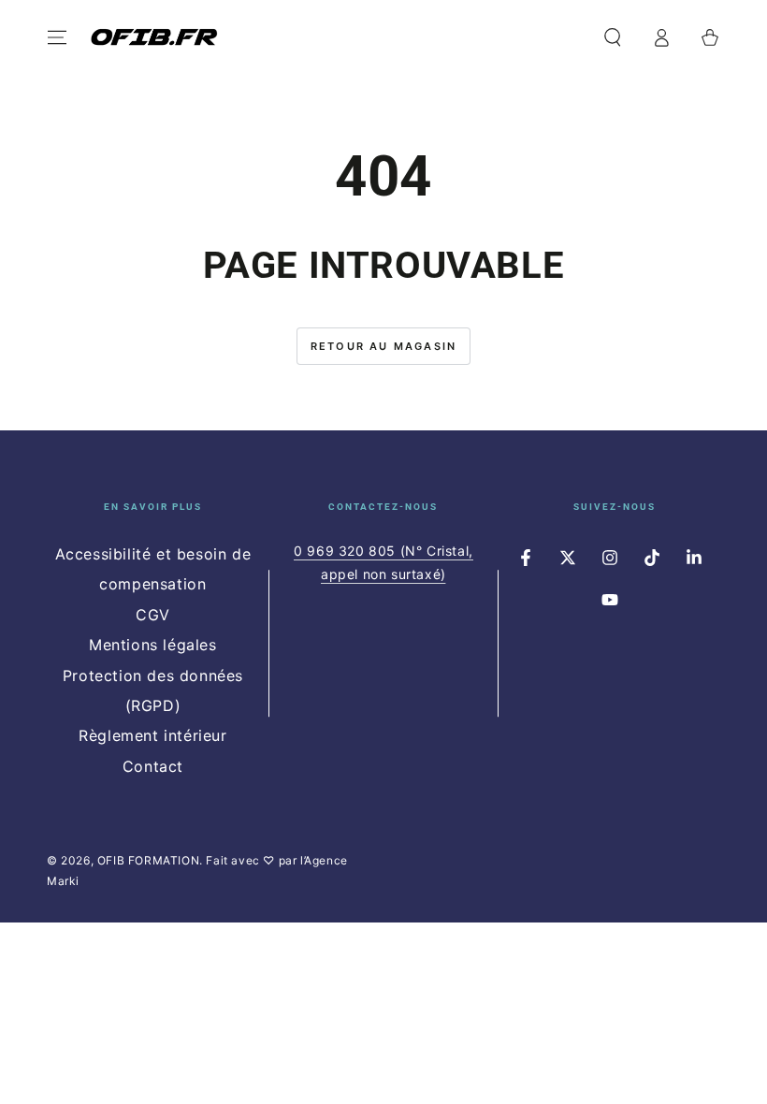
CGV (153, 614)
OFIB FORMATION (148, 860)
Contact (153, 766)
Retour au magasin (383, 346)
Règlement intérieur (152, 735)
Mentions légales (153, 644)
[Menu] (57, 37)
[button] (612, 37)
